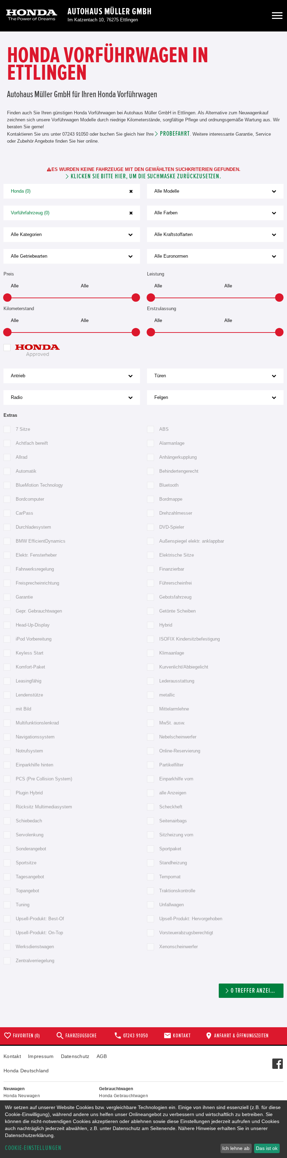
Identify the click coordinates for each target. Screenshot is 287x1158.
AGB (102, 1056)
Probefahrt (175, 133)
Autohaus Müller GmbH (110, 11)
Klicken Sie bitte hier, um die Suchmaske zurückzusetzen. (146, 176)
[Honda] (32, 15)
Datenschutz (75, 1056)
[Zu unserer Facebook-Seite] (277, 1060)
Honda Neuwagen (22, 1095)
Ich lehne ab (236, 1148)
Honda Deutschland (26, 1070)
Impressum (41, 1056)
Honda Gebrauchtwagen (123, 1095)
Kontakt (12, 1056)
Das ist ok (267, 1148)
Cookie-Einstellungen (33, 1148)
